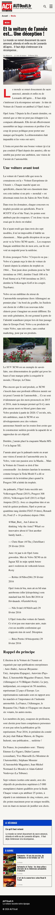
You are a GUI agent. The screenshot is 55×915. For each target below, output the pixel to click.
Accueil (5, 16)
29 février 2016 (16, 546)
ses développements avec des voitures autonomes (21, 421)
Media (13, 16)
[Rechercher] (44, 6)
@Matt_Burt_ (16, 522)
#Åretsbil (26, 601)
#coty (11, 570)
